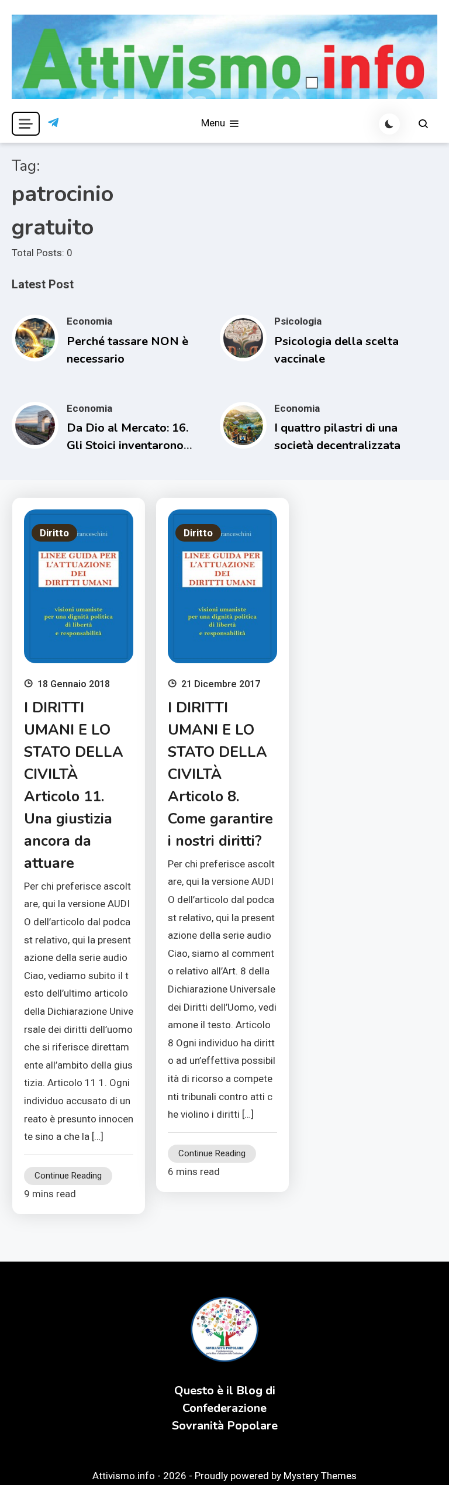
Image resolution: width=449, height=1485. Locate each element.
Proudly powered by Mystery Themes (276, 1475)
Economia (89, 321)
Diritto (54, 533)
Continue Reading (68, 1175)
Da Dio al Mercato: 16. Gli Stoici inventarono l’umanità (127, 445)
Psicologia (298, 321)
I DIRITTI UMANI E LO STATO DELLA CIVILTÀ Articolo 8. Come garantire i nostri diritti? (220, 774)
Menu (214, 123)
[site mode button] (389, 124)
